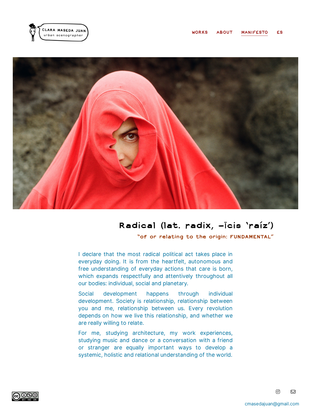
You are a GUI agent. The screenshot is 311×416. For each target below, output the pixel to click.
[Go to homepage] (58, 32)
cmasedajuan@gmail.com (272, 404)
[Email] (293, 392)
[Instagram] (278, 392)
